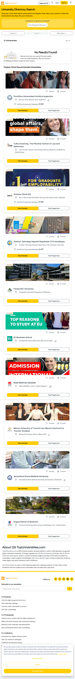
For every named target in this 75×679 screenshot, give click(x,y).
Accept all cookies (37, 671)
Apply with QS (43, 3)
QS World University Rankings (48, 553)
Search (12, 33)
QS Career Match (8, 565)
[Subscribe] (69, 588)
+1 (49, 434)
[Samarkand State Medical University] (9, 478)
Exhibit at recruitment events (11, 643)
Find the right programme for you (13, 600)
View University (22, 110)
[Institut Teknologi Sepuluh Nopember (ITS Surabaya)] (9, 243)
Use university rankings (9, 603)
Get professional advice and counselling (15, 628)
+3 (48, 100)
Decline (37, 664)
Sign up (64, 3)
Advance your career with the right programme (18, 618)
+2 (64, 480)
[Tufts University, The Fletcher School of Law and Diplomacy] (9, 145)
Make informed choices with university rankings (18, 621)
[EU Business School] (9, 339)
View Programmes (54, 110)
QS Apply (45, 558)
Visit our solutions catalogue (11, 639)
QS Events (35, 558)
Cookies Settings (37, 658)
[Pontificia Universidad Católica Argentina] (9, 98)
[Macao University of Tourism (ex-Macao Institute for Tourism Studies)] (9, 429)
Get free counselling (8, 610)
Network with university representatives (15, 625)
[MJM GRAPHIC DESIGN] (9, 384)
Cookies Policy (62, 654)
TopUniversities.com (9, 551)
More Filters (61, 33)
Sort (67, 41)
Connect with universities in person (13, 606)
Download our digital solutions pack (14, 636)
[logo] (9, 2)
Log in (57, 3)
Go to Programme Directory (37, 25)
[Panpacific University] (9, 290)
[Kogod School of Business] (9, 523)
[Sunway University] (9, 195)
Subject (36, 33)
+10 (50, 386)
